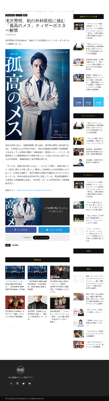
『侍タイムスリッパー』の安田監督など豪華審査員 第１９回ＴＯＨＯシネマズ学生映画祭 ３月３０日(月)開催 (95, 49)
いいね (78, 98)
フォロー (88, 98)
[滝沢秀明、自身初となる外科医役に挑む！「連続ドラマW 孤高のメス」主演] (37, 302)
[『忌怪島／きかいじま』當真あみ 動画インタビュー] (78, 323)
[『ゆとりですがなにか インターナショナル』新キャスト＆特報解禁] (78, 344)
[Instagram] (17, 383)
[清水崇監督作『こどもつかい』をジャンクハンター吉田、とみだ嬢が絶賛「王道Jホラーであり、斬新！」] (60, 302)
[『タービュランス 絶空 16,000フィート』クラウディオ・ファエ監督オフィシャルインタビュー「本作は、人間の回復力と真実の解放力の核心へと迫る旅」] (78, 26)
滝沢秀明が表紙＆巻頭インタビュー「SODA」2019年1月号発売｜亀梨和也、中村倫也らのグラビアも (59, 286)
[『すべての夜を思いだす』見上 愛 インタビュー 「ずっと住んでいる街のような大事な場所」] (78, 205)
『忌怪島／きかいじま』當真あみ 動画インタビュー (95, 323)
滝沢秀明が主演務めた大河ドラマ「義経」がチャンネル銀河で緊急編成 (14, 314)
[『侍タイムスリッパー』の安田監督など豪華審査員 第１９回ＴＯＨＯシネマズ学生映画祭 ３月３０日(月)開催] (78, 46)
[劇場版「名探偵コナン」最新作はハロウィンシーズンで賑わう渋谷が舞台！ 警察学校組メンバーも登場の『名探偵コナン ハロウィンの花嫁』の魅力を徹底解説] (78, 77)
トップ (7, 11)
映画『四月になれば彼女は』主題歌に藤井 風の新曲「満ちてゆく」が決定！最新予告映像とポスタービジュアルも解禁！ (95, 299)
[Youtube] (30, 384)
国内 (25, 15)
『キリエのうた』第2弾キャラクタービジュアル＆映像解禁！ (95, 333)
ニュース (19, 15)
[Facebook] (11, 384)
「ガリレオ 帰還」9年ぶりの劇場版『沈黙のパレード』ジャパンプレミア (95, 141)
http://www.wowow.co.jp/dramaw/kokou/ (34, 190)
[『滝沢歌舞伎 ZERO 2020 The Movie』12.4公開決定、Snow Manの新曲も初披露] (37, 272)
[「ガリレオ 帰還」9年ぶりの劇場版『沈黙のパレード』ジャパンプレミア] (78, 141)
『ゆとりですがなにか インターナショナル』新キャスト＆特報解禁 (95, 344)
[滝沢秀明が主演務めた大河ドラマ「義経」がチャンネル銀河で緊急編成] (15, 302)
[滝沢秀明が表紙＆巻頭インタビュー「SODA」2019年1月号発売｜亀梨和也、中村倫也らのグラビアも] (60, 272)
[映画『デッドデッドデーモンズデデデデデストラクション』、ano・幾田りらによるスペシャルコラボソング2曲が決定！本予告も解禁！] (78, 278)
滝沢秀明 (15, 245)
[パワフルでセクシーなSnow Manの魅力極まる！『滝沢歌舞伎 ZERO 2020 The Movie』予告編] (15, 272)
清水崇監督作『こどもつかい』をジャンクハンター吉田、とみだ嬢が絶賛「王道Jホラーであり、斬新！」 (59, 316)
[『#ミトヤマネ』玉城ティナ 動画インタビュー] (78, 312)
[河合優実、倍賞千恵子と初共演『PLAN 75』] (78, 162)
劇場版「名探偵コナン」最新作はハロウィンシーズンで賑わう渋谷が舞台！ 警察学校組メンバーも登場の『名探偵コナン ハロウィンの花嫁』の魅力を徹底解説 (95, 82)
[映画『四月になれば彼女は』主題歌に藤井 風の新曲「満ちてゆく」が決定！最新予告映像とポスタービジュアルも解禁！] (78, 296)
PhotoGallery (17, 11)
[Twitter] (23, 384)
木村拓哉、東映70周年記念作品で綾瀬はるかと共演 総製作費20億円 (95, 151)
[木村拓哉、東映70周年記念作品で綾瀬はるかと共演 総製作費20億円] (78, 152)
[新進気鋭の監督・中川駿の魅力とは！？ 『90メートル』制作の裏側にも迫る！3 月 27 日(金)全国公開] (78, 62)
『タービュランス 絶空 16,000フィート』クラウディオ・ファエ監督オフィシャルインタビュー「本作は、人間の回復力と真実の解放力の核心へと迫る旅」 (95, 31)
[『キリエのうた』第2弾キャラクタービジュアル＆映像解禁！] (78, 334)
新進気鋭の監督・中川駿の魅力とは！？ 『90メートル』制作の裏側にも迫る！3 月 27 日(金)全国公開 (95, 64)
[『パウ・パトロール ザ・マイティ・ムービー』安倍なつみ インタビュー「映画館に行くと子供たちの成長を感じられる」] (78, 231)
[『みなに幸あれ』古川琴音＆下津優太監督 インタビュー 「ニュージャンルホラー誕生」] (78, 218)
